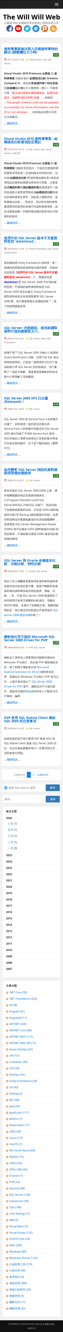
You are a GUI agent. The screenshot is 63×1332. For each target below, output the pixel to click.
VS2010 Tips (19, 1239)
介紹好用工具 (20, 1264)
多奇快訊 (16, 1277)
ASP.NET (17, 1024)
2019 (9, 893)
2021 (9, 880)
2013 (9, 931)
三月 (10, 836)
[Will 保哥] (18, 28)
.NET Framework (23, 999)
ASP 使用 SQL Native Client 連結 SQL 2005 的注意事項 (29, 719)
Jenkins (15, 1119)
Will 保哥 (35, 1324)
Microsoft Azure (22, 1150)
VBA (13, 1220)
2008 (9, 963)
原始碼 (30, 691)
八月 (10, 823)
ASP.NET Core (20, 1030)
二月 (10, 842)
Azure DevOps (21, 1049)
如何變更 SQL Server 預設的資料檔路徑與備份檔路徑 (30, 471)
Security (17, 1188)
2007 (9, 969)
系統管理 (18, 1283)
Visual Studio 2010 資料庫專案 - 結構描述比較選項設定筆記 (31, 140)
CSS (14, 1068)
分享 (56, 54)
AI (13, 1005)
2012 (9, 937)
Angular (17, 1011)
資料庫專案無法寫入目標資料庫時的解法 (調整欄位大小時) (31, 50)
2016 (9, 912)
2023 (9, 868)
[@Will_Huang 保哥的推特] (27, 28)
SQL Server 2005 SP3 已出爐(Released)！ (26, 400)
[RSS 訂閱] (53, 28)
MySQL (16, 1157)
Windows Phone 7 (23, 1258)
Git (13, 1087)
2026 (11, 833)
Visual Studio (35, 59)
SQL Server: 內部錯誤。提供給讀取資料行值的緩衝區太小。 (30, 329)
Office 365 (18, 1169)
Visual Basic (18, 1226)
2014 (9, 925)
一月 (10, 848)
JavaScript (19, 1112)
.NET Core (18, 992)
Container (18, 1062)
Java (14, 1106)
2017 (9, 906)
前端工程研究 (20, 1289)
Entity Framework (38, 248)
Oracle (32, 571)
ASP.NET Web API (22, 1043)
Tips (45, 59)
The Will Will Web (31, 16)
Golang (15, 1093)
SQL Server (34, 149)
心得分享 (16, 153)
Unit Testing (19, 1213)
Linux (16, 1138)
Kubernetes (19, 1125)
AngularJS (18, 1018)
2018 (9, 899)
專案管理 (16, 1296)
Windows (17, 1251)
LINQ (43, 338)
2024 (9, 861)
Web (15, 1245)
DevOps (17, 1074)
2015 (9, 918)
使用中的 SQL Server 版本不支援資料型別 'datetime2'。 (30, 240)
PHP (31, 647)
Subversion (19, 1201)
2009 (9, 956)
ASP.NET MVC (21, 1036)
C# (14, 1055)
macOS (15, 1144)
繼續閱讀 (12, 123)
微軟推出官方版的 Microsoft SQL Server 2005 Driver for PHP (29, 638)
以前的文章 (43, 774)
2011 (9, 943)
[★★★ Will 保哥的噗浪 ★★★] (45, 28)
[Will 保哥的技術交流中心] (10, 28)
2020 (9, 887)
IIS (14, 1100)
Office (15, 1163)
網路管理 (17, 1308)
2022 (9, 874)
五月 (10, 830)
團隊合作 (17, 1302)
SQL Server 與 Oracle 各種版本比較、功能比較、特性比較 (30, 562)
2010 (9, 950)
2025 (9, 855)
